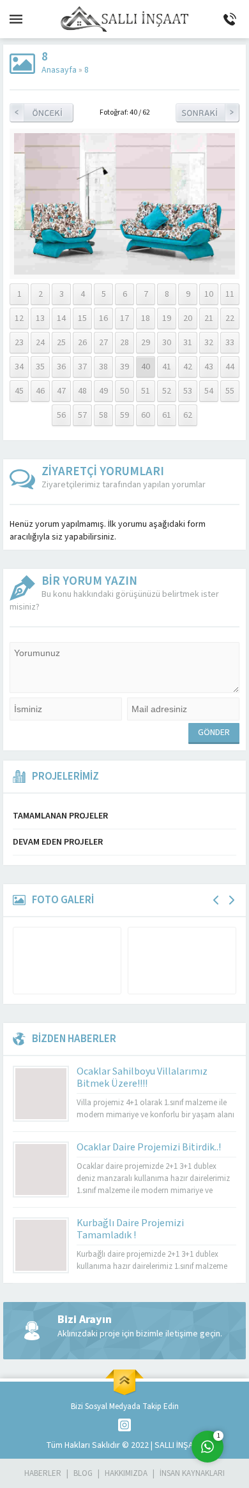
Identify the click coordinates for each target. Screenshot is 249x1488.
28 (124, 342)
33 (229, 342)
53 (187, 391)
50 (124, 391)
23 (19, 342)
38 (103, 367)
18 (145, 318)
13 (40, 318)
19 (166, 318)
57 (82, 415)
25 (61, 342)
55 (229, 391)
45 (19, 391)
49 (103, 391)
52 (166, 391)
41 (166, 367)
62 (187, 415)
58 (103, 415)
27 (103, 342)
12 (19, 318)
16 (103, 318)
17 (124, 318)
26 (82, 342)
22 (229, 318)
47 (61, 391)
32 (208, 342)
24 (40, 342)
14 (61, 318)
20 (187, 318)
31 (187, 342)
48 (82, 391)
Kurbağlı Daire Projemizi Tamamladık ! (130, 1229)
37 (82, 367)
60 (145, 415)
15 (82, 318)
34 (19, 367)
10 (208, 294)
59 (124, 415)
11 (229, 294)
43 (208, 367)
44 (229, 367)
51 (145, 391)
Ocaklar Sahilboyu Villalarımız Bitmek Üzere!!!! (142, 1077)
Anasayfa (59, 70)
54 (208, 391)
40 (145, 367)
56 (61, 415)
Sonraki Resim (207, 112)
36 (61, 367)
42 (187, 367)
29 (145, 342)
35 (40, 367)
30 (166, 342)
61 (166, 415)
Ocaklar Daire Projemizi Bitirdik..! (149, 1147)
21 (208, 318)
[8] (124, 268)
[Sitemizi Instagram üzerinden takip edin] (124, 1425)
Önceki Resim (41, 112)
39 (124, 367)
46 (40, 391)
